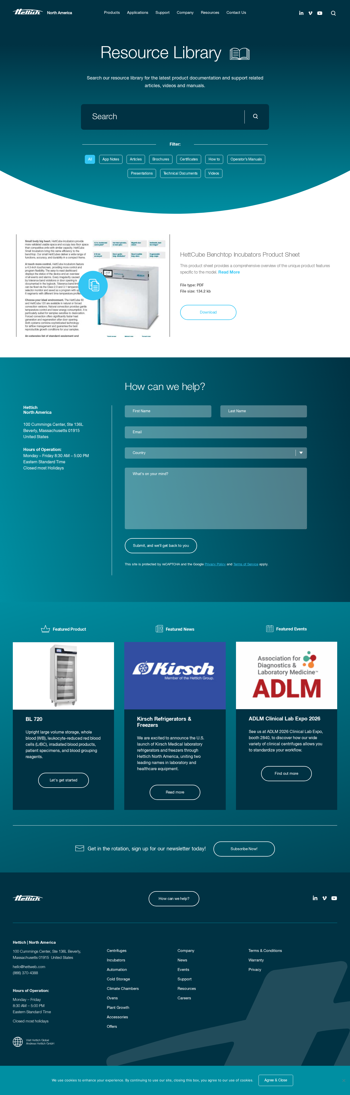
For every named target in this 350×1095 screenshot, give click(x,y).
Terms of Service (245, 564)
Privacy (255, 970)
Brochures (160, 159)
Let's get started (63, 780)
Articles (136, 159)
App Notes (110, 159)
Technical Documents (180, 173)
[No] (343, 1080)
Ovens (112, 998)
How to (214, 159)
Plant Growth (118, 1008)
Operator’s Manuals (246, 159)
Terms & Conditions (265, 951)
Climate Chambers (123, 989)
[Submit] (256, 117)
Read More (229, 272)
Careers (184, 998)
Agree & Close (275, 1080)
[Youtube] (320, 13)
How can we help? (174, 899)
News (182, 960)
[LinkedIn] (301, 13)
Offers (112, 1027)
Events (183, 970)
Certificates (189, 159)
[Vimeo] (310, 13)
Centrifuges (117, 951)
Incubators (116, 960)
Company (186, 951)
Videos (213, 173)
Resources (187, 989)
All (90, 159)
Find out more (286, 774)
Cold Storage (118, 979)
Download (208, 312)
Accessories (117, 1017)
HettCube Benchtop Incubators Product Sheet (240, 255)
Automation (117, 970)
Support (185, 979)
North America (59, 13)
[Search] (333, 13)
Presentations (142, 173)
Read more (175, 792)
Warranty (256, 960)
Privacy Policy (215, 564)
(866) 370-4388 (25, 973)
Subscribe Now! (244, 849)
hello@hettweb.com (29, 967)
